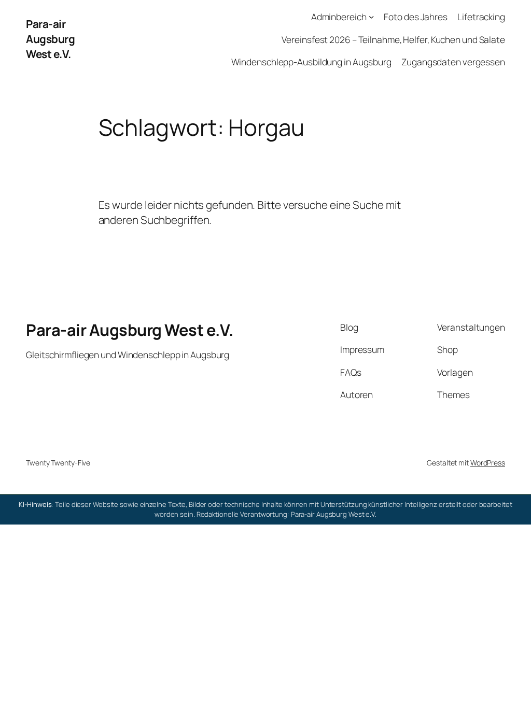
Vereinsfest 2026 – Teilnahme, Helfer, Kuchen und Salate (393, 39)
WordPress (487, 463)
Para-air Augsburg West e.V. (50, 39)
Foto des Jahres (416, 16)
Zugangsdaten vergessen (453, 61)
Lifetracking (481, 16)
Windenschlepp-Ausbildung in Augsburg (311, 61)
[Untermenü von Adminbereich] (371, 16)
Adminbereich (339, 16)
